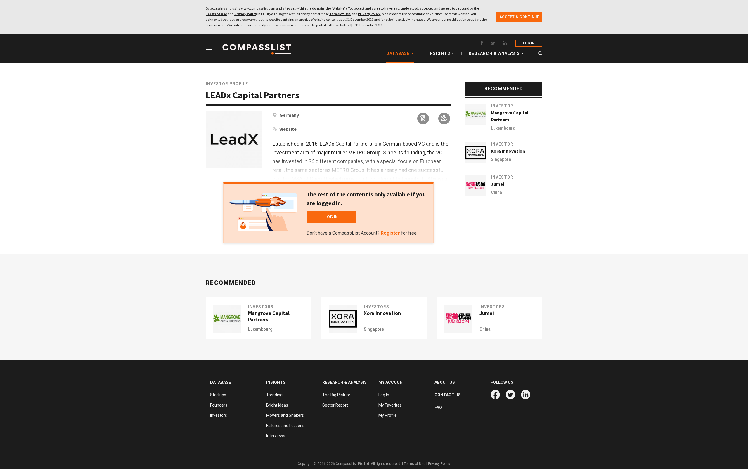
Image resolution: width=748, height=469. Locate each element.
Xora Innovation (508, 151)
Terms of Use (216, 14)
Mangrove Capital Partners (510, 116)
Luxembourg (503, 128)
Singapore (501, 159)
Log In (383, 395)
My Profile (387, 415)
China (496, 192)
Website (288, 129)
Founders (218, 405)
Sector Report (335, 405)
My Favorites (390, 405)
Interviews (275, 435)
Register (390, 233)
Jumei (497, 184)
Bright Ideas (277, 405)
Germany (289, 115)
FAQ (438, 407)
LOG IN (528, 43)
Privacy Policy (245, 14)
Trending (274, 395)
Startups (218, 395)
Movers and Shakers (285, 415)
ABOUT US (444, 382)
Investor (502, 106)
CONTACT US (447, 395)
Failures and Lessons (285, 425)
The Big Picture (336, 395)
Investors (260, 307)
